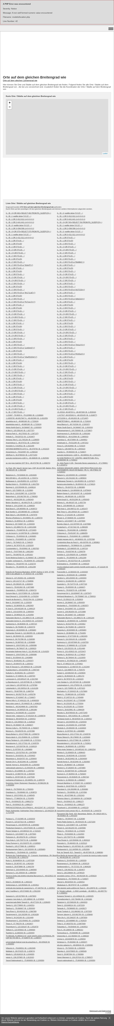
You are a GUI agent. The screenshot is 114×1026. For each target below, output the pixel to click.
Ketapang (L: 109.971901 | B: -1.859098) (21, 655)
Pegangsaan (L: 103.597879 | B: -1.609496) (22, 825)
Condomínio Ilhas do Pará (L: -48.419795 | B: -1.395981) (78, 542)
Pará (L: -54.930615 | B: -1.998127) (70, 802)
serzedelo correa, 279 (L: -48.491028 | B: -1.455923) (77, 876)
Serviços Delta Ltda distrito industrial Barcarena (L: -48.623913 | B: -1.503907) (31, 877)
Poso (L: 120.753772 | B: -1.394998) (70, 837)
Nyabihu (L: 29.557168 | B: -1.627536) (20, 777)
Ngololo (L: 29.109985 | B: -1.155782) (20, 771)
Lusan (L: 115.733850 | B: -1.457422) (71, 688)
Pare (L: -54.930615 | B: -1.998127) (19, 805)
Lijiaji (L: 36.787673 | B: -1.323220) (70, 679)
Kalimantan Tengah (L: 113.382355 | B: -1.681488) (25, 633)
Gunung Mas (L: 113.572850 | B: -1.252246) (22, 593)
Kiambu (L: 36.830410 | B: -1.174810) (71, 655)
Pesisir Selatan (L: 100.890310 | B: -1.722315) (23, 831)
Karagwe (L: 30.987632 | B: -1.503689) (20, 642)
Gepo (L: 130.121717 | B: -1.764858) (20, 581)
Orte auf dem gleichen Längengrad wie (20, 80)
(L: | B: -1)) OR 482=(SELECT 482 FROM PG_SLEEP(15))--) (28, 213)
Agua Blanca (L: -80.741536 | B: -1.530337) (73, 424)
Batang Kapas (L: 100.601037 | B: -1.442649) (74, 493)
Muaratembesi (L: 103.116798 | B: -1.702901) (74, 743)
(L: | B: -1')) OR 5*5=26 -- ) (15, 253)
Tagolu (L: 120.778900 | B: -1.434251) (20, 905)
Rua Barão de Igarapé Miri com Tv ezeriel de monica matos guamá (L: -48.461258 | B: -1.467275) (82, 856)
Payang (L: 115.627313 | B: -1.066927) (20, 822)
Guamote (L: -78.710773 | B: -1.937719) (72, 584)
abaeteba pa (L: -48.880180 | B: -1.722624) (22, 421)
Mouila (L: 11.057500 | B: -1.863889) (71, 731)
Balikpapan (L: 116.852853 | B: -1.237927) (22, 481)
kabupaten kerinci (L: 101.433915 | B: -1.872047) (24, 621)
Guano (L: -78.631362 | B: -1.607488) (20, 587)
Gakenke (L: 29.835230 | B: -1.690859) (71, 575)
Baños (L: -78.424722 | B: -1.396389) (71, 487)
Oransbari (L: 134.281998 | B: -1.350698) (72, 789)
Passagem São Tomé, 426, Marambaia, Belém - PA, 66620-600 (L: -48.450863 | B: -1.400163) (82, 815)
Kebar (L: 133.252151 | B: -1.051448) (71, 648)
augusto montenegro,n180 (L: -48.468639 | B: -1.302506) (27, 458)
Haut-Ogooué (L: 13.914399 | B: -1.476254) (22, 596)
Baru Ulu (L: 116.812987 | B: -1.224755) (21, 493)
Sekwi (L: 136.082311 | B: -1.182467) (71, 870)
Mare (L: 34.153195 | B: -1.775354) (70, 704)
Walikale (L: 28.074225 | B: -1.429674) (20, 951)
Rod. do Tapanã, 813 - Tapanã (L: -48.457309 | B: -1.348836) (80, 852)
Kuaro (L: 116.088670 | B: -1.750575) (71, 670)
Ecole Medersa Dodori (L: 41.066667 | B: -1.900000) (25, 558)
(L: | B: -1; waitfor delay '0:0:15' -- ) (18, 216)
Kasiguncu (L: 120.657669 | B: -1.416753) (73, 642)
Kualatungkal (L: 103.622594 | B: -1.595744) (22, 670)
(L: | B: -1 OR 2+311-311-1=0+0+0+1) (20, 238)
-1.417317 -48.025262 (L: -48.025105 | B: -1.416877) (77, 415)
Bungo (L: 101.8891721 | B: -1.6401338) (21, 527)
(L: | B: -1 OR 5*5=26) (14, 244)
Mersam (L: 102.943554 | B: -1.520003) (72, 722)
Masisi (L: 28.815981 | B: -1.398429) (70, 710)
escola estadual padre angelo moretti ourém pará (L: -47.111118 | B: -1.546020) (82, 568)
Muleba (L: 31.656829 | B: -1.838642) (71, 753)
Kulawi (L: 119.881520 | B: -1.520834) (71, 673)
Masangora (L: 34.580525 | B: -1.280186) (21, 710)
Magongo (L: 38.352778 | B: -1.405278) (21, 694)
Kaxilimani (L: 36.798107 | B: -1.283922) (21, 648)
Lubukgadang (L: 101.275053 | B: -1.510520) (74, 685)
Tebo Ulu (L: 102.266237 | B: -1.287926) (72, 918)
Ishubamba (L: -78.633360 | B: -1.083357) (73, 606)
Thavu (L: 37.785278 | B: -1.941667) (19, 924)
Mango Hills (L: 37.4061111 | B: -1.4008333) (22, 700)
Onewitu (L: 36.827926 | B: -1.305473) (71, 786)
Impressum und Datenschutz (100, 1011)
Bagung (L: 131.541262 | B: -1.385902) (71, 478)
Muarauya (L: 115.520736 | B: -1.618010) (21, 746)
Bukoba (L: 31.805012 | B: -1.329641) (20, 521)
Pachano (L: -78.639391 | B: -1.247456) (72, 792)
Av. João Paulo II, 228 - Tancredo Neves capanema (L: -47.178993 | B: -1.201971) (82, 464)
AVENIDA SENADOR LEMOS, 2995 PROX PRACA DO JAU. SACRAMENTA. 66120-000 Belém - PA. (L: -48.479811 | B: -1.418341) (79, 470)
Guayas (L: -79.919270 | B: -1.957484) (71, 590)
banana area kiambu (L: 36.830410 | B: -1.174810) (76, 484)
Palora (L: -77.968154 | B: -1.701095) (20, 798)
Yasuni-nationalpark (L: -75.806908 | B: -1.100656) (76, 960)
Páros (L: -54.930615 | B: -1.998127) (71, 805)
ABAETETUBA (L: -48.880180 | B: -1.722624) (74, 421)
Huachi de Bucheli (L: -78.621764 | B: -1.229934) (24, 599)
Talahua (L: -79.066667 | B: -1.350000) (20, 908)
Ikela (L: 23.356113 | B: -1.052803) (70, 599)
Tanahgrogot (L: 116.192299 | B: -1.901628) (22, 915)
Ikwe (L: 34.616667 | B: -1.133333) (19, 603)
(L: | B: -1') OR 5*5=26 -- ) (15, 250)
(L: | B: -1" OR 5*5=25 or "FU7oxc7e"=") (20, 302)
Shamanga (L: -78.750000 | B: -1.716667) (72, 879)
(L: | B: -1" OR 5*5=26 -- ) (15, 256)
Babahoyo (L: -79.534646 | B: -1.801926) (21, 475)
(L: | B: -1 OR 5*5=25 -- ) (66, 238)
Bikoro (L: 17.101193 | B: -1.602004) (70, 515)
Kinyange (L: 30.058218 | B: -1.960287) (72, 661)
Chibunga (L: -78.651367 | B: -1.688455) (72, 533)
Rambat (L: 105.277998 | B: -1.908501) (20, 846)
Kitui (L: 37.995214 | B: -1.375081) (70, 664)
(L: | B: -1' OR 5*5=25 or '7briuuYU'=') (71, 345)
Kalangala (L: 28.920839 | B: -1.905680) (21, 630)
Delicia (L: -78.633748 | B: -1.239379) (71, 552)
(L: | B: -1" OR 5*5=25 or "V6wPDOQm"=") (21, 357)
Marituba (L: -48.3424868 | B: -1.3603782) (22, 707)
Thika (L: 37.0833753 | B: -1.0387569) (71, 924)
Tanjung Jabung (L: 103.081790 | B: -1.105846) (75, 915)
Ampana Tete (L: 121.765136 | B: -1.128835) (22, 440)
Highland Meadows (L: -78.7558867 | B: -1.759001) (76, 596)
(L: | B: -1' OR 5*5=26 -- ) (15, 247)
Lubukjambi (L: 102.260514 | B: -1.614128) (22, 688)
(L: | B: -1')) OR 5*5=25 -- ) (66, 250)
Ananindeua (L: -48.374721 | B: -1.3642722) (22, 443)
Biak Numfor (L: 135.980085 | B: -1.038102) (22, 512)
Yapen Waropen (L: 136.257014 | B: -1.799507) (75, 957)
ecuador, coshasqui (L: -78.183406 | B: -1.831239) (25, 561)
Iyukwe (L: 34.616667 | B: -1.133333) (71, 609)
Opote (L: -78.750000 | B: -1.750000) (20, 789)
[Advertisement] (57, 53)
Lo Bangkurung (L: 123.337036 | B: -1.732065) (23, 682)
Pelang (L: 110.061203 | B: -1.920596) (71, 828)
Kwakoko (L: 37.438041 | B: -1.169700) (20, 676)
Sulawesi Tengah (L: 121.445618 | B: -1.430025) (75, 896)
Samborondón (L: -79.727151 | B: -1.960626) (74, 867)
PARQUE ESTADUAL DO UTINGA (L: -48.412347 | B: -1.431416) (30, 808)
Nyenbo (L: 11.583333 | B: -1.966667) (71, 780)
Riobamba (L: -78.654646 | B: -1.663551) (21, 852)
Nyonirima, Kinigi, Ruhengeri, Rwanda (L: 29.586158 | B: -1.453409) (27, 784)
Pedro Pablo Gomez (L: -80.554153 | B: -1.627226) (76, 822)
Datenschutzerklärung (10, 1022)
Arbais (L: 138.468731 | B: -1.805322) (71, 449)
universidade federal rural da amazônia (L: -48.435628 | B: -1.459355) (28, 943)
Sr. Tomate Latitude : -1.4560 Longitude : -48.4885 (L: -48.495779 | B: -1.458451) (82, 892)
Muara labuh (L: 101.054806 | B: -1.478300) (22, 737)
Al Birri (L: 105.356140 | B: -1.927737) (20, 431)
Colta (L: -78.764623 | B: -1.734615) (19, 542)
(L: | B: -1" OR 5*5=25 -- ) (66, 253)
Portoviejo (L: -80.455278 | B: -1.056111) (21, 837)
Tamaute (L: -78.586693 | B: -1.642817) (72, 908)
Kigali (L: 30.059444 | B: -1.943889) (19, 658)
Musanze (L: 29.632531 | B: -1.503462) (20, 756)
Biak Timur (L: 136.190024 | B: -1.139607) (73, 512)
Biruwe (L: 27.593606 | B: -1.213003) (71, 518)
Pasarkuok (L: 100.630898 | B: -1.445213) (73, 808)
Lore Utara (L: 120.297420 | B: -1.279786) (21, 685)
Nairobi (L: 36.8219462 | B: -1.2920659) (72, 759)
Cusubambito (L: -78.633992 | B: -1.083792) (22, 549)
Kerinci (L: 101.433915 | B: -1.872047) (71, 652)
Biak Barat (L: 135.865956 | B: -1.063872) (21, 509)
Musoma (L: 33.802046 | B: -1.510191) (71, 756)
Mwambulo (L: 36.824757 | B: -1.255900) (21, 759)
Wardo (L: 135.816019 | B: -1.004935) (20, 954)
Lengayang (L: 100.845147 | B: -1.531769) (22, 679)
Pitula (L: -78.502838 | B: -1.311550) (70, 834)
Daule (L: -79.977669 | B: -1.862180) (20, 552)
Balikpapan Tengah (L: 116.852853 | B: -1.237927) (76, 481)
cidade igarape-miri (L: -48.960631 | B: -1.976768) (76, 539)
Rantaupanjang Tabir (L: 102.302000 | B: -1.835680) (25, 849)
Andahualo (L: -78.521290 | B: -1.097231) (72, 443)
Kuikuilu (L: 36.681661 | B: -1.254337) (20, 673)
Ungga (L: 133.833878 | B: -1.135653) (71, 939)
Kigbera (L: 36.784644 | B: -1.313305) (71, 658)
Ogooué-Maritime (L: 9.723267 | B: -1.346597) (74, 783)
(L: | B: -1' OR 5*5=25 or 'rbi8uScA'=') (71, 299)
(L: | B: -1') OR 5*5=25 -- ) (66, 247)
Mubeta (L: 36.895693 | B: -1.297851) (71, 746)
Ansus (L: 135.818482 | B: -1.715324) (71, 446)
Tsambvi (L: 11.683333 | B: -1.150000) (20, 933)
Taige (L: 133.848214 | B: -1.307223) (71, 905)
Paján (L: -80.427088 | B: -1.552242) (71, 795)
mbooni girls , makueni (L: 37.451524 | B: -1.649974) (25, 716)
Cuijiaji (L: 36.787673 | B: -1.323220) (20, 545)
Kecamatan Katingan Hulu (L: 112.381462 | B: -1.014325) (27, 652)
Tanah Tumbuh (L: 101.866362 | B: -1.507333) (74, 911)
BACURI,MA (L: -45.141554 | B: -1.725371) (22, 478)
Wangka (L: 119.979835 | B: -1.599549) (72, 951)
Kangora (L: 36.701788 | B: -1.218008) (20, 639)
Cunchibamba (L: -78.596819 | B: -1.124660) (74, 545)
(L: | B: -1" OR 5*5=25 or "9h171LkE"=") (20, 293)
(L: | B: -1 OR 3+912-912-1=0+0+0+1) (71, 216)
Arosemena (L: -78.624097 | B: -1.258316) (22, 452)
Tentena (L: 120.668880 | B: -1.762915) (72, 921)
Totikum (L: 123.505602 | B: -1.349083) (20, 930)
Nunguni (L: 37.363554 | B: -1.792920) (71, 774)
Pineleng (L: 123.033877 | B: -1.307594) (21, 834)
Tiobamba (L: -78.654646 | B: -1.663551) (72, 927)
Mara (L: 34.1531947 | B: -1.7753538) (71, 700)
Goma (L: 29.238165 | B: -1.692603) (19, 584)
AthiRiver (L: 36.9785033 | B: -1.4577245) (21, 455)
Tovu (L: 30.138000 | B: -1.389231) (70, 930)
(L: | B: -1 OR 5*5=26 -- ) (15, 241)
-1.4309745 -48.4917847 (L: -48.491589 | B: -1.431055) (27, 418)
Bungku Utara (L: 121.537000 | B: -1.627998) (74, 524)
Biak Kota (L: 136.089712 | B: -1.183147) (72, 509)
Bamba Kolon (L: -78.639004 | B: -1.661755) (22, 484)
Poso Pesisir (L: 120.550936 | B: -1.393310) (73, 840)
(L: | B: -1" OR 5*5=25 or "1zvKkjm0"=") (20, 348)
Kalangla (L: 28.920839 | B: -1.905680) (71, 630)
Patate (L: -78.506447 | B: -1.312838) (71, 819)
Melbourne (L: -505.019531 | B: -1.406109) (73, 716)
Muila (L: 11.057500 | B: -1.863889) (19, 749)
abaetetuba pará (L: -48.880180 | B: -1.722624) (23, 424)
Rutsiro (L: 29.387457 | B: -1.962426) (20, 864)
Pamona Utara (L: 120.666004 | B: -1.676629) (74, 798)
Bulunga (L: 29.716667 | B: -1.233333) (20, 524)
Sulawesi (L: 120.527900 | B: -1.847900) (21, 896)
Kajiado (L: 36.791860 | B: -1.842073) (71, 627)
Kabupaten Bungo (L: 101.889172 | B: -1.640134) (24, 618)
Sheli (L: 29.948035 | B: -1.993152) (19, 882)
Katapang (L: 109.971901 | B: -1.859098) (21, 645)
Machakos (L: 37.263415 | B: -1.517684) (72, 691)
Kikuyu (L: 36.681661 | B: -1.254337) (20, 661)
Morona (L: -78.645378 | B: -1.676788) (20, 731)
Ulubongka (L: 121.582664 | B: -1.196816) (73, 936)
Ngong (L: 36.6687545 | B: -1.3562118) (71, 771)
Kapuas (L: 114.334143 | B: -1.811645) (71, 639)
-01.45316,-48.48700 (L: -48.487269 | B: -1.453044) (76, 412)
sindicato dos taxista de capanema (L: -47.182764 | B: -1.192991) (30, 888)
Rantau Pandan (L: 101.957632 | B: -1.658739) (74, 846)
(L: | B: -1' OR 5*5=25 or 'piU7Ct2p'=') (71, 290)
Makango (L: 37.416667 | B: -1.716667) (20, 697)
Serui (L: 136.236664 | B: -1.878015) (71, 873)
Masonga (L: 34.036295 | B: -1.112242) (20, 713)
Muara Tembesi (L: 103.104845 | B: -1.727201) (23, 740)
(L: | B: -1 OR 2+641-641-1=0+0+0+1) (20, 222)
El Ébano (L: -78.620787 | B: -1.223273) (21, 564)
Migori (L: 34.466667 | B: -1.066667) (19, 725)
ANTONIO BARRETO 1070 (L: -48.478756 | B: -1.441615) (27, 449)
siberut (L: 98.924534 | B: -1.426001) (71, 882)
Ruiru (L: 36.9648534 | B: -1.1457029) (20, 861)
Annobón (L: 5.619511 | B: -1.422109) (20, 446)
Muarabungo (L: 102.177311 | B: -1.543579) (22, 743)
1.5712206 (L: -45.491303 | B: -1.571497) (72, 418)
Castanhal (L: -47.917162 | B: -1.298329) (72, 527)
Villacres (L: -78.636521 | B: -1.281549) (20, 948)
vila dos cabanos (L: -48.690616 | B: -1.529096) (75, 945)
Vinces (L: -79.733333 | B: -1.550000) (71, 948)
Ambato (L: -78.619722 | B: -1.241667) (20, 437)
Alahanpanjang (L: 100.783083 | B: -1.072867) (74, 431)
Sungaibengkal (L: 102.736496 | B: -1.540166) (74, 899)
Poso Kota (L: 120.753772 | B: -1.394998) (21, 840)
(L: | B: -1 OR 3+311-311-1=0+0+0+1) (71, 235)
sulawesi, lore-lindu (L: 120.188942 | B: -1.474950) (25, 899)
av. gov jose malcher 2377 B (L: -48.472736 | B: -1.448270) (28, 463)
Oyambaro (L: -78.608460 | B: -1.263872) (21, 792)
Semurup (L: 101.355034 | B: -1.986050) (21, 873)
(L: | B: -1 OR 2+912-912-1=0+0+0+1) (20, 219)
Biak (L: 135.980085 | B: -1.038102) (70, 506)
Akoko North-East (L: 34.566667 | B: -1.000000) (24, 427)
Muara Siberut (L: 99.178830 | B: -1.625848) (73, 737)
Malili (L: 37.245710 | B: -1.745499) (70, 697)
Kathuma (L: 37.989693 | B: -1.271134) (71, 645)
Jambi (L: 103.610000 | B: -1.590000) (20, 612)
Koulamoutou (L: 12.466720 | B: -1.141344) (73, 667)
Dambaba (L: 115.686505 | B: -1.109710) (72, 549)
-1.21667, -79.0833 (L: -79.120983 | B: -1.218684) (24, 415)
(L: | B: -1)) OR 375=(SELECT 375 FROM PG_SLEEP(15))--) (28, 232)
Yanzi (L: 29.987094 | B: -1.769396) (70, 954)
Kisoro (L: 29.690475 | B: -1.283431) (19, 664)
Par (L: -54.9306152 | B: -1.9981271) (20, 802)
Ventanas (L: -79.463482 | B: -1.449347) (72, 942)
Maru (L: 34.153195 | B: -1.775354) (70, 707)
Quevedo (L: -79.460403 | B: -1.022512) (72, 843)
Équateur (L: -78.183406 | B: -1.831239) (21, 567)
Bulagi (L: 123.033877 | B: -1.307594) (71, 521)
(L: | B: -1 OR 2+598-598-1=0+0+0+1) (71, 228)
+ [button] (10, 102)
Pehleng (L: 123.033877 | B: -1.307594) (72, 825)
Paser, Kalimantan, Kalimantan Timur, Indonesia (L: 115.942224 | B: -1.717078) (31, 812)
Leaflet (105, 153)
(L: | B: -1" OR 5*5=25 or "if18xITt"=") (19, 265)
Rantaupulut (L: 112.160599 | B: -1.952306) (73, 849)
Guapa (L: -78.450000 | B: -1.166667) (71, 587)
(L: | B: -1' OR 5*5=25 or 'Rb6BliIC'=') (70, 262)
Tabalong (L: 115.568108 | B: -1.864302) (72, 902)
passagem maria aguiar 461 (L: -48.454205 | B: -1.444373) (79, 811)
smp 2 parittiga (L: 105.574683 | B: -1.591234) (23, 891)
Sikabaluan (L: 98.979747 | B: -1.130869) (72, 885)
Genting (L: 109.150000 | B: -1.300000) (71, 578)
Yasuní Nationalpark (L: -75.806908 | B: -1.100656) (25, 960)
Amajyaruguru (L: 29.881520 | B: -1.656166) (73, 434)
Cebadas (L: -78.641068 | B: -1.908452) (72, 530)
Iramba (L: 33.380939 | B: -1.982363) (20, 606)
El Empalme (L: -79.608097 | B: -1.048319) (73, 564)
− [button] (10, 107)
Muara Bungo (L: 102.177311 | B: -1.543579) (74, 734)
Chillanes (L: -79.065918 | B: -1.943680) (21, 536)
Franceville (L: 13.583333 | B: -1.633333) (72, 572)
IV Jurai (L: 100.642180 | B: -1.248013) (20, 609)
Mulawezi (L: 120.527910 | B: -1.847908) (21, 753)
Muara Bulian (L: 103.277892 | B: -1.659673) (22, 734)
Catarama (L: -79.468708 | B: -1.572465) (21, 530)
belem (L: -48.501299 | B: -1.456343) (20, 500)
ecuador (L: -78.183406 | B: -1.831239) (71, 558)
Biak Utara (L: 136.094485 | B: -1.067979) (21, 515)
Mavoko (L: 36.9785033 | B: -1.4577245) (72, 713)
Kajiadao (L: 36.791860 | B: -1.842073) (20, 627)
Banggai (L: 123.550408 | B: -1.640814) (21, 487)
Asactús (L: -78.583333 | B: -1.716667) (71, 452)
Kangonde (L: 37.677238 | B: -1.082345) (72, 636)
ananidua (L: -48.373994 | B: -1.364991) (72, 440)
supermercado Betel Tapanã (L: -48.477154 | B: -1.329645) (28, 902)
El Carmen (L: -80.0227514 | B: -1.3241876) (73, 561)
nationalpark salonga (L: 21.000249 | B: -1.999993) (25, 768)
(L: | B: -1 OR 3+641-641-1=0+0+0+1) (71, 219)
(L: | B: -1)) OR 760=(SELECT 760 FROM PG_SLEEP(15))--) (79, 222)
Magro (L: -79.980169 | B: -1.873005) (71, 694)
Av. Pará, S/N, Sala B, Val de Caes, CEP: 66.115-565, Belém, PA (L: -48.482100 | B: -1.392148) (31, 469)
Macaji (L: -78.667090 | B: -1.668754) (20, 691)
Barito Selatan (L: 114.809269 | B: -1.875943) (74, 490)
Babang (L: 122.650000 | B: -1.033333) (71, 475)
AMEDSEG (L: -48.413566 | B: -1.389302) (72, 437)
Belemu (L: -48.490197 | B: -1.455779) (71, 503)
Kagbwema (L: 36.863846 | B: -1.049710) (21, 624)
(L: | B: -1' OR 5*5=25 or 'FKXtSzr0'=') (71, 354)
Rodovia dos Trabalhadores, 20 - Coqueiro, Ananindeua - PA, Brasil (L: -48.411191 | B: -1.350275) (31, 856)
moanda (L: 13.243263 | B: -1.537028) (71, 725)
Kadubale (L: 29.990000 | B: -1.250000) (72, 621)
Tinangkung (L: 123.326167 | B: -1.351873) (22, 927)
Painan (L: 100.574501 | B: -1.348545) (20, 795)
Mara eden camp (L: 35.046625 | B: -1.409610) (23, 704)
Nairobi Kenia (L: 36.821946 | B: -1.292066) (73, 762)
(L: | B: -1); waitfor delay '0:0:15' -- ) (70, 213)
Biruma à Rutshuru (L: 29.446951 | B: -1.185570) (24, 518)
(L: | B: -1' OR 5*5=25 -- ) (66, 244)
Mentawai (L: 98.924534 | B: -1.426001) (21, 719)
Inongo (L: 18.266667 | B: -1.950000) (71, 603)
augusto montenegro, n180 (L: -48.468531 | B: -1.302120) (79, 455)
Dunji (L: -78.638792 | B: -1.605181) (19, 555)
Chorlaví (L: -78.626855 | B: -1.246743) (20, 539)
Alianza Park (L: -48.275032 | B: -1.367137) (22, 434)
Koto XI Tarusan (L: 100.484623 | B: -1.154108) (23, 667)
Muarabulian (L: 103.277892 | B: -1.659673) (73, 740)
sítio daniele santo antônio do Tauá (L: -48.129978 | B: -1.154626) (81, 888)
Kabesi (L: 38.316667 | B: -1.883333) (71, 615)
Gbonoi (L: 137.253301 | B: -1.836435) (20, 578)
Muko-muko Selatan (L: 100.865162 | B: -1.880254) (76, 749)
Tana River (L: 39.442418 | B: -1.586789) (21, 911)
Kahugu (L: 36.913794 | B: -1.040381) (71, 624)
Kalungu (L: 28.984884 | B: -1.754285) (71, 633)
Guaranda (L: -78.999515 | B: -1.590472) (21, 590)
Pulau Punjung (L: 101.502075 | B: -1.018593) (23, 843)
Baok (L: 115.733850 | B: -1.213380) (19, 490)
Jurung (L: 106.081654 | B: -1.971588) (71, 612)
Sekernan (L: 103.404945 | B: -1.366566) (21, 870)
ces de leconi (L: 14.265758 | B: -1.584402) (22, 533)
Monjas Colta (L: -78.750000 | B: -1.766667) (22, 728)
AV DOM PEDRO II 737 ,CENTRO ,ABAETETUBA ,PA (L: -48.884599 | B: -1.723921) (78, 459)
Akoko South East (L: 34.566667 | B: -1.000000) (75, 427)
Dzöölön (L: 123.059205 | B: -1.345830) (72, 555)
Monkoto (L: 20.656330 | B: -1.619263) (71, 728)
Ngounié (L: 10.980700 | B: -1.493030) (20, 774)
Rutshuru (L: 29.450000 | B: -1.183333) (71, 861)
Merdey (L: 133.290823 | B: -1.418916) (20, 722)
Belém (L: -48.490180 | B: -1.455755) (71, 496)
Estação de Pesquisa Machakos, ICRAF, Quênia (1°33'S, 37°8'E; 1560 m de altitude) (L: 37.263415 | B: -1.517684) (30, 573)
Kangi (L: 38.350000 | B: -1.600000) (19, 636)
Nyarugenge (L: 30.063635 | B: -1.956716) (73, 777)
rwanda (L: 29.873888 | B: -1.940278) (20, 867)
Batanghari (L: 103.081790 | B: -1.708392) (22, 496)
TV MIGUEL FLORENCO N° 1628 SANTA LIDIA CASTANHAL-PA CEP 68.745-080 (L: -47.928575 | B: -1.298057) (30, 937)
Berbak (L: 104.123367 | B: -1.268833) (20, 506)
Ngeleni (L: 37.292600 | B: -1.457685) (71, 768)
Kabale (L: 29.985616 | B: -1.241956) (20, 615)
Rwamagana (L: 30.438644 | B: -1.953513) (73, 864)
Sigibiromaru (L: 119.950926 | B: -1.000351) (22, 885)
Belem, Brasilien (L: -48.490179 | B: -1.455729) (23, 503)
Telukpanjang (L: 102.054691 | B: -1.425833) (23, 921)
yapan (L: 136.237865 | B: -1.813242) (20, 957)
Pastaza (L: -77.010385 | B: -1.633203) (20, 819)
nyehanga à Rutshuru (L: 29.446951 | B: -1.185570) (25, 780)
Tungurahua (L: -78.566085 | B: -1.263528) (73, 933)
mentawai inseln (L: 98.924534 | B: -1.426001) (74, 719)
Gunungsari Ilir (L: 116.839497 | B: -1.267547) (74, 593)
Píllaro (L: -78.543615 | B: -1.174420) (71, 831)
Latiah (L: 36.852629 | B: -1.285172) (70, 676)
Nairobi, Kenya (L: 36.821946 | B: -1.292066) (23, 765)
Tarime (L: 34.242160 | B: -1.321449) (20, 918)
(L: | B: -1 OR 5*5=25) (65, 241)
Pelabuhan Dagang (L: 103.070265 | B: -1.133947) (25, 828)
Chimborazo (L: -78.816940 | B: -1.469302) (73, 536)
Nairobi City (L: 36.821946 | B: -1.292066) (21, 762)
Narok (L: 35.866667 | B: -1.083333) (70, 765)
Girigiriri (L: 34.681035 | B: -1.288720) (71, 581)
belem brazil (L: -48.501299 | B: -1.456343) (73, 500)
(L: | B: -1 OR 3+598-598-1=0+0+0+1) (20, 228)
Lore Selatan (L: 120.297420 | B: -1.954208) (73, 682)
